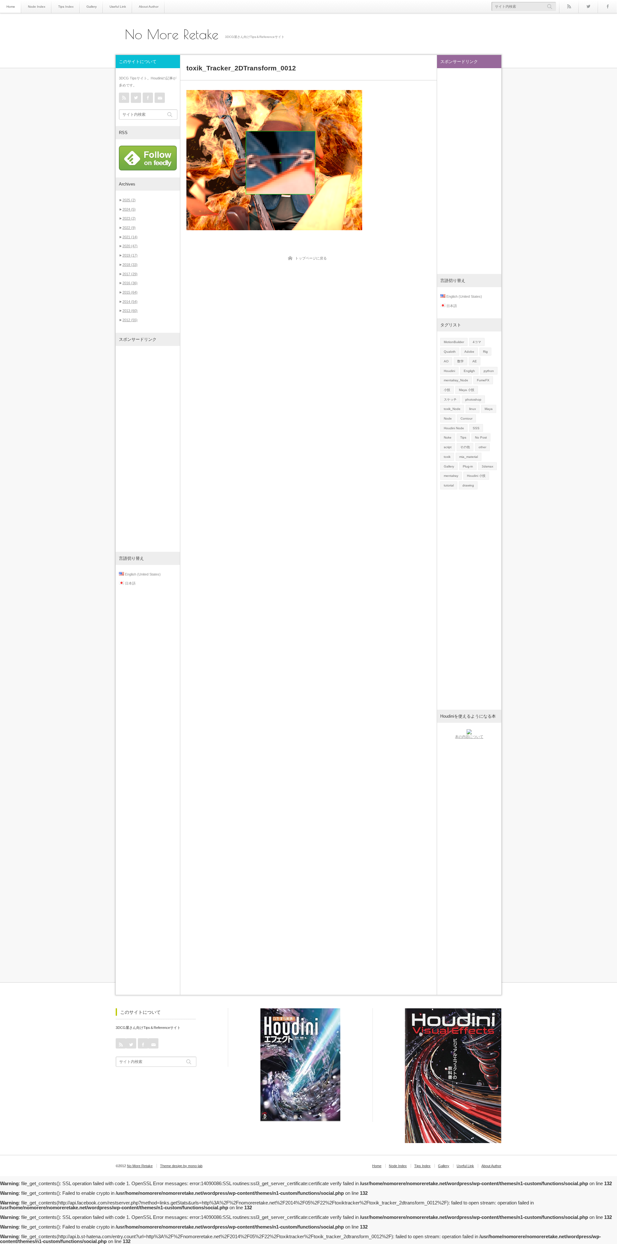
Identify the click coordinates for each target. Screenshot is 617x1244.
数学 (460, 361)
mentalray (451, 475)
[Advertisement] (148, 448)
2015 (130, 292)
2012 (130, 320)
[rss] (568, 6)
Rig (485, 351)
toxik (447, 457)
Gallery (91, 6)
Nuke (448, 437)
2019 (130, 255)
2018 (130, 265)
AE (474, 361)
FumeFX (483, 380)
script (448, 447)
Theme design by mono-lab (181, 1166)
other (482, 447)
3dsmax (487, 466)
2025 (129, 200)
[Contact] (160, 98)
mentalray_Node (456, 380)
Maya (489, 409)
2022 (129, 228)
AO (446, 361)
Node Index (36, 6)
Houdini (449, 371)
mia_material (468, 457)
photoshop (473, 399)
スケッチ (450, 399)
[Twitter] (588, 6)
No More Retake (172, 34)
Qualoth (450, 351)
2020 (130, 246)
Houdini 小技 (476, 475)
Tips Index (66, 6)
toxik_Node (452, 409)
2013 (130, 311)
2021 (130, 237)
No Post (481, 437)
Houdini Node (454, 428)
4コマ (477, 342)
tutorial (449, 485)
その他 (465, 447)
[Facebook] (607, 6)
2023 (129, 218)
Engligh (469, 371)
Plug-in (468, 466)
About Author (148, 6)
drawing (468, 485)
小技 (447, 390)
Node (448, 418)
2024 (129, 209)
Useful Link (118, 6)
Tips (463, 437)
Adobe (469, 351)
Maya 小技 (466, 390)
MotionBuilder (454, 342)
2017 (130, 274)
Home (10, 6)
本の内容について (469, 737)
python (489, 371)
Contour (466, 418)
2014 (130, 302)
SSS (476, 428)
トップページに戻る (311, 258)
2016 (130, 283)
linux (472, 409)
